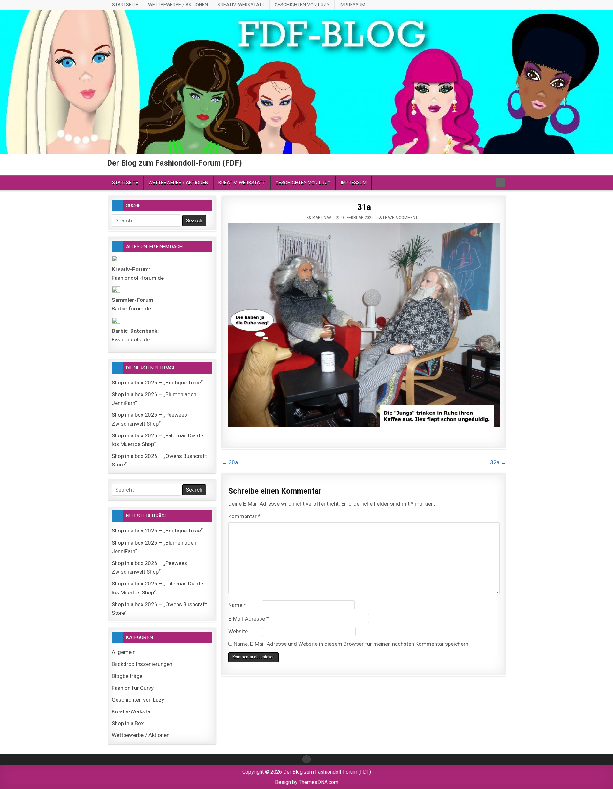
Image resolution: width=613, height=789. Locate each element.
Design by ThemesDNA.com (306, 782)
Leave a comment (400, 217)
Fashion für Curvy (133, 688)
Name (237, 605)
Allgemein (124, 652)
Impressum (352, 5)
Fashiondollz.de (131, 339)
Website (238, 631)
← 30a (230, 462)
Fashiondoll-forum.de (138, 278)
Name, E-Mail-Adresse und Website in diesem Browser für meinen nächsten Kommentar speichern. (352, 644)
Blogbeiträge (127, 676)
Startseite (125, 5)
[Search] (500, 182)
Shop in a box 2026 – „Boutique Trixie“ (157, 382)
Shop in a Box (128, 723)
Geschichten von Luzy (302, 5)
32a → (498, 462)
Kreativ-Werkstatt (241, 5)
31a (364, 207)
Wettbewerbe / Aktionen (178, 5)
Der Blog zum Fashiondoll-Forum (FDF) (174, 163)
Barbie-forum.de (131, 308)
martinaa (321, 217)
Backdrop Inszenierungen (142, 664)
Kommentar (244, 516)
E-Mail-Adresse (248, 618)
